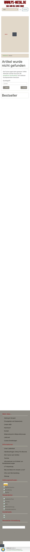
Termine (6, 458)
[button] (21, 13)
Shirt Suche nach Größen (11, 455)
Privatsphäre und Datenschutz (12, 421)
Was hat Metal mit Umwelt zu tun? (14, 470)
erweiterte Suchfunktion (10, 75)
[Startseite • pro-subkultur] (15, 4)
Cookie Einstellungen (10, 440)
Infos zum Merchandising (11, 473)
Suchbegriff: (6, 80)
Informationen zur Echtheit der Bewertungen (14, 550)
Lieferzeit (6, 437)
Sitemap (6, 476)
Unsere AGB (7, 424)
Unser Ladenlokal (9, 448)
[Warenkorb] (26, 13)
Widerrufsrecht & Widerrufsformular (14, 434)
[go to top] (1, 542)
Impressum (7, 428)
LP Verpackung (8, 466)
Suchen (25, 9)
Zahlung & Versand (9, 418)
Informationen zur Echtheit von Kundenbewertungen (12, 462)
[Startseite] (17, 13)
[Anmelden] (26, 527)
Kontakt (6, 431)
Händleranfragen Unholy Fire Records (15, 452)
